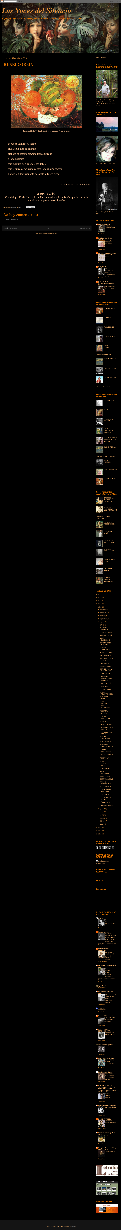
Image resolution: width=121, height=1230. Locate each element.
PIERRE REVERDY (103, 387)
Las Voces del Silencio (36, 10)
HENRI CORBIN (105, 689)
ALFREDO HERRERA (107, 461)
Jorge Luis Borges (104, 224)
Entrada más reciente (10, 228)
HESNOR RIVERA (106, 632)
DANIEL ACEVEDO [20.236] (108, 1095)
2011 (100, 831)
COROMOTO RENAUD (108, 420)
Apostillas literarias (104, 986)
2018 (100, 595)
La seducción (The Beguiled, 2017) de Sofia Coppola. (109, 1076)
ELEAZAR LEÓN (106, 666)
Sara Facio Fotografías (105, 1045)
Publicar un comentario (12, 219)
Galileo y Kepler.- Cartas (110, 1152)
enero (102, 824)
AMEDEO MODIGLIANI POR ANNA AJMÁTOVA (110, 509)
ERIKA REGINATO (106, 754)
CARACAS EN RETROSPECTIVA (104, 1030)
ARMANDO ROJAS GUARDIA (103, 517)
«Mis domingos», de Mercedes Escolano (110, 1019)
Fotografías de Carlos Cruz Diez (110, 1033)
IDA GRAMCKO (105, 787)
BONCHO (107, 318)
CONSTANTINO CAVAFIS (105, 644)
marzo (102, 818)
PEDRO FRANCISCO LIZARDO (108, 430)
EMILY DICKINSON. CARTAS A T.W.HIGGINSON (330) (110, 272)
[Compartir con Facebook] (32, 207)
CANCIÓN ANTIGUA (108, 242)
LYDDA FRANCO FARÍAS (106, 456)
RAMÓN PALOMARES (105, 783)
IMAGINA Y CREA (104, 1119)
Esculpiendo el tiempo (105, 1072)
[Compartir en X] (30, 207)
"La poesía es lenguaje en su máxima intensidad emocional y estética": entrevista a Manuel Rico (106, 974)
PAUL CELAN (104, 663)
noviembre (103, 613)
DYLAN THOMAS (110, 359)
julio (101, 625)
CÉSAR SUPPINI (105, 802)
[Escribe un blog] (28, 207)
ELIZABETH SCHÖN (104, 698)
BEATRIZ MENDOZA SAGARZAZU (108, 579)
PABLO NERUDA (110, 368)
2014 (100, 604)
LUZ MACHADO (109, 308)
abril (101, 815)
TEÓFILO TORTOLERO (105, 738)
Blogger (73, 1226)
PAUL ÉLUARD (109, 327)
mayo (102, 812)
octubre (102, 616)
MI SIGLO (101, 1008)
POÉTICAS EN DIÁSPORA (103, 949)
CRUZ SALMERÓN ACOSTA (106, 728)
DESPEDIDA (102, 1010)
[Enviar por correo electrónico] (27, 207)
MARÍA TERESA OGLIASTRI (105, 790)
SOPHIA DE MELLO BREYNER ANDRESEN (105, 704)
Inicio (48, 228)
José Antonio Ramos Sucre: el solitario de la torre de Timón (107, 283)
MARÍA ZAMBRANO (105, 639)
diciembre (103, 610)
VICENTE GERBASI (104, 355)
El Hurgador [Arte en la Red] (106, 992)
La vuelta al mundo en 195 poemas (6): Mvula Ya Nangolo (109, 955)
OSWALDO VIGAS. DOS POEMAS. (106, 670)
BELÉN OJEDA (109, 400)
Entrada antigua (85, 228)
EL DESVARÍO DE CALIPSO (109, 287)
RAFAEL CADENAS (107, 346)
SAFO (106, 410)
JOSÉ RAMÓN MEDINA (109, 569)
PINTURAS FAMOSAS (106, 1058)
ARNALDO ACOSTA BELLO (109, 523)
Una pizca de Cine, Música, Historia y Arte (107, 1148)
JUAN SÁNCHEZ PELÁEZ (109, 560)
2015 (100, 601)
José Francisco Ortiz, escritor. (105, 239)
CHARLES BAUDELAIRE (105, 750)
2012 (100, 828)
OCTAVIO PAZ (105, 674)
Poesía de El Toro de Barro (106, 1016)
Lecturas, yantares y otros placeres (106, 1133)
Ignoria (100, 918)
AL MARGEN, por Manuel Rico (107, 966)
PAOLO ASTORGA (106, 805)
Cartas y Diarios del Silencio (107, 253)
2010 (100, 834)
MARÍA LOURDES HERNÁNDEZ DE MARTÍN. (110, 439)
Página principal (101, 57)
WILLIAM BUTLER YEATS (106, 659)
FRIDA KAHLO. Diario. (110, 256)
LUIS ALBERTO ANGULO (105, 798)
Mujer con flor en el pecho (110, 1108)
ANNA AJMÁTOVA (110, 469)
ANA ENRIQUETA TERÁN (110, 532)
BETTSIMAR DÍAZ (106, 779)
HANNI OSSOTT (105, 686)
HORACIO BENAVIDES (105, 717)
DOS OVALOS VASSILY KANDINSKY (109, 1062)
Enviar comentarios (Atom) (50, 233)
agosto (102, 622)
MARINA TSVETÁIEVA (105, 648)
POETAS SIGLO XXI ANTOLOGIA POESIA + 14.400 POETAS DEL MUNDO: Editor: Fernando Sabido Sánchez (107, 1088)
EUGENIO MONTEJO (104, 628)
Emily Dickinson (103, 267)
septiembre (103, 619)
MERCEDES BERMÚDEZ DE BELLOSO (106, 678)
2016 (100, 598)
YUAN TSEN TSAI (106, 652)
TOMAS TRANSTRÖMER (106, 693)
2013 (100, 607)
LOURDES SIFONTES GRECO (104, 712)
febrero (102, 821)
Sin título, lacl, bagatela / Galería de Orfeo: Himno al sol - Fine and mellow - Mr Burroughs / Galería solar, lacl (107, 938)
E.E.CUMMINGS (105, 655)
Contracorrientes (103, 932)
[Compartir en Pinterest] (34, 207)
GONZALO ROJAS (110, 336)
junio (102, 809)
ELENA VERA (109, 550)
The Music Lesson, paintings (110, 1121)
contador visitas (100, 863)
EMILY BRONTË (105, 683)
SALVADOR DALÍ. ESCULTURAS (110, 541)
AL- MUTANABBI (110, 377)
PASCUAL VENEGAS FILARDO (104, 763)
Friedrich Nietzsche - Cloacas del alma (110, 922)
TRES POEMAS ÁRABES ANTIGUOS (109, 499)
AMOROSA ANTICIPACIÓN (110, 227)
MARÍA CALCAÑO (106, 635)
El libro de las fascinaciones (107, 1105)
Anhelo (107, 1136)
